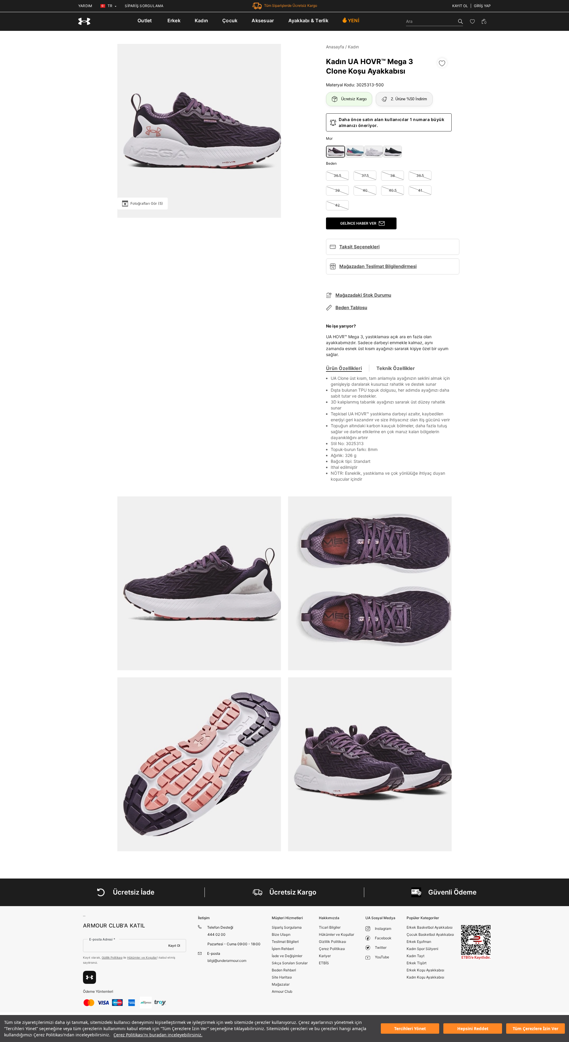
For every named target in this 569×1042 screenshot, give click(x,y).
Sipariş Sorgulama (287, 927)
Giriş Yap (482, 6)
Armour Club (282, 991)
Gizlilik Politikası (112, 957)
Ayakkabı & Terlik (308, 20)
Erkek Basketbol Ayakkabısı (430, 927)
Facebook (383, 938)
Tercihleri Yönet (410, 1028)
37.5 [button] (365, 175)
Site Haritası (282, 977)
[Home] (84, 21)
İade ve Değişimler (287, 956)
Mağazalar (281, 984)
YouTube (382, 957)
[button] (335, 151)
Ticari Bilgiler (330, 927)
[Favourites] (472, 21)
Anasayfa (335, 46)
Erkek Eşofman (419, 941)
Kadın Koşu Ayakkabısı (425, 977)
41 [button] (420, 190)
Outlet (145, 20)
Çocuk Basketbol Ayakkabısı (430, 934)
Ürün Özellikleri (344, 368)
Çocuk (229, 20)
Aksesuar (263, 20)
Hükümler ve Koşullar (142, 957)
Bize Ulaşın (281, 934)
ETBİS (324, 963)
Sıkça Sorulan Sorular (290, 963)
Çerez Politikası (332, 948)
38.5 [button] (420, 175)
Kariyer (325, 956)
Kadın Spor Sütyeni (422, 948)
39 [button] (337, 190)
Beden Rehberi (284, 970)
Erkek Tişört (416, 963)
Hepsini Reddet (472, 1028)
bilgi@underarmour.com (226, 960)
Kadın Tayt (415, 956)
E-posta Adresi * (102, 939)
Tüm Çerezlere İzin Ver (535, 1028)
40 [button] (365, 190)
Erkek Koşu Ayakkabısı (425, 970)
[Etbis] (476, 942)
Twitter (380, 947)
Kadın (201, 20)
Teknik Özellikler (395, 368)
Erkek (173, 20)
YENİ (353, 20)
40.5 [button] (393, 190)
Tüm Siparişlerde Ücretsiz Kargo (290, 5)
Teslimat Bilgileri (285, 941)
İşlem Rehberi (283, 948)
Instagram (383, 928)
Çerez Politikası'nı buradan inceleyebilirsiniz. (158, 1035)
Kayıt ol (460, 6)
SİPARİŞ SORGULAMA (144, 6)
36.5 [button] (337, 175)
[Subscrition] (89, 977)
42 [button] (337, 205)
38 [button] (392, 175)
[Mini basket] (484, 21)
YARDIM (85, 6)
